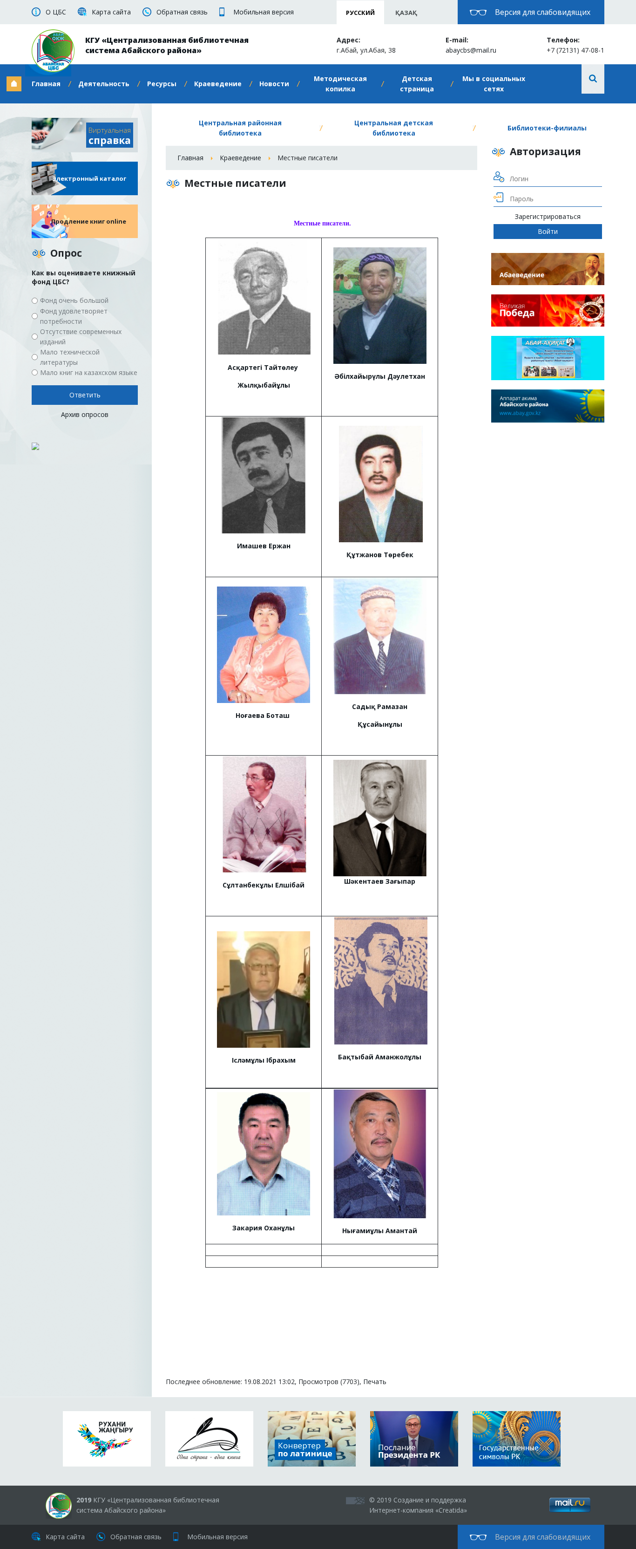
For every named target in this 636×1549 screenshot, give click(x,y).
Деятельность (103, 83)
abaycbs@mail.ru (471, 50)
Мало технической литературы (70, 357)
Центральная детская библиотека (393, 127)
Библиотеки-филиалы (547, 127)
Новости (274, 83)
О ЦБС (56, 11)
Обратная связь (182, 11)
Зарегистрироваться (548, 216)
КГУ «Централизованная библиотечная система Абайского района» (167, 45)
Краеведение (218, 83)
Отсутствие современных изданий (81, 336)
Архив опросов (84, 414)
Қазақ (406, 12)
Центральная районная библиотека (240, 127)
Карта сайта (111, 11)
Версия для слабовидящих (542, 12)
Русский (360, 12)
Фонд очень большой (74, 300)
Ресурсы (161, 83)
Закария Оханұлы (263, 1227)
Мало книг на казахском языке (88, 372)
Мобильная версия (263, 11)
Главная (46, 83)
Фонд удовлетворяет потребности (74, 316)
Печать (374, 1381)
